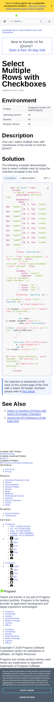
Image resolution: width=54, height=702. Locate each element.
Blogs (7, 491)
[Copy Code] (47, 188)
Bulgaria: (21, 533)
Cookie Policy (7, 682)
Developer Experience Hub (17, 480)
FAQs (7, 505)
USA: (20, 526)
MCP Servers (6, 463)
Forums (8, 489)
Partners (9, 498)
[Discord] (11, 559)
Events (8, 503)
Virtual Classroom (13, 500)
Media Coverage (12, 621)
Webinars (9, 494)
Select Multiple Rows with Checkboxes (24, 73)
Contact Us (10, 524)
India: (20, 531)
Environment (19, 100)
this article (29, 391)
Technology (10, 614)
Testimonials (10, 516)
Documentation (12, 485)
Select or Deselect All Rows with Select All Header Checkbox (26, 412)
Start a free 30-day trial (27, 50)
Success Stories (12, 513)
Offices (8, 625)
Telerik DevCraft (7, 454)
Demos (8, 482)
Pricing (8, 472)
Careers (8, 623)
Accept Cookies (27, 690)
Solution (13, 159)
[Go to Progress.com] (8, 592)
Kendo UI (4, 458)
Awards (8, 616)
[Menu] (5, 21)
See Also (14, 404)
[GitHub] (11, 556)
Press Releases (12, 618)
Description (17, 135)
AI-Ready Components (22, 463)
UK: (20, 529)
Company (9, 612)
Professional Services (14, 496)
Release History (12, 487)
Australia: (22, 535)
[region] (27, 685)
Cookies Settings (27, 697)
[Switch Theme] (49, 21)
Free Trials (10, 469)
